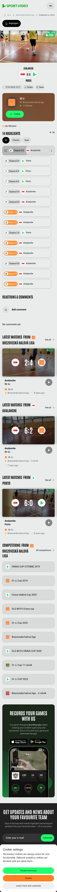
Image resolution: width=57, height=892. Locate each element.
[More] (51, 150)
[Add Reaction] (5, 150)
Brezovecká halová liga (25, 15)
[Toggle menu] (50, 5)
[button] (28, 150)
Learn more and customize (28, 886)
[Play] (48, 382)
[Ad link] (49, 35)
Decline (28, 878)
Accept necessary (28, 870)
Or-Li (9, 15)
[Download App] (19, 742)
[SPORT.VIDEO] (15, 6)
